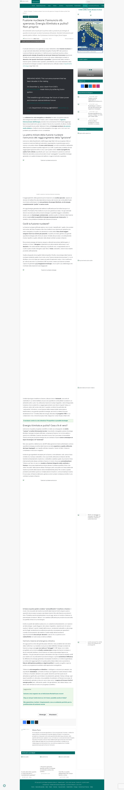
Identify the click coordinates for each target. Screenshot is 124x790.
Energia (85, 5)
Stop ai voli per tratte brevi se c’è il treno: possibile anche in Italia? (45, 698)
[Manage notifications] (4, 785)
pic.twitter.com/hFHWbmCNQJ (38, 103)
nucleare (53, 714)
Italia (49, 5)
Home (33, 5)
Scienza (61, 5)
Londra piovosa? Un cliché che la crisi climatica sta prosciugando (95, 643)
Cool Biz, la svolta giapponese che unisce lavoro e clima (66, 773)
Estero (55, 5)
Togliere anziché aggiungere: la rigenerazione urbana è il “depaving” (95, 100)
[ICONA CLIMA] (24, 1)
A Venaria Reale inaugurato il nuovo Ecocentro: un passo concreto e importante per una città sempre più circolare (95, 122)
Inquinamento (69, 5)
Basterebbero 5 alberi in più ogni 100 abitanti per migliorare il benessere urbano (94, 107)
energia (43, 714)
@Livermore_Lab (33, 89)
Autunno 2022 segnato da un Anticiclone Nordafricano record (43, 693)
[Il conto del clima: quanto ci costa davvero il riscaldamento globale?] (29, 763)
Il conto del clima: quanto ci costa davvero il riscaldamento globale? (28, 773)
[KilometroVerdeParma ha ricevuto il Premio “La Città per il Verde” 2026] (82, 114)
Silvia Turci (36, 38)
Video (103, 5)
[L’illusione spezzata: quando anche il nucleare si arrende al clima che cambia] (48, 760)
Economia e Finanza (94, 5)
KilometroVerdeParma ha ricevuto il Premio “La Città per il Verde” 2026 (95, 115)
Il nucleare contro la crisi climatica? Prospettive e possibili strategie (45, 420)
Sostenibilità (77, 5)
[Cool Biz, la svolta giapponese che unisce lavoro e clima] (67, 763)
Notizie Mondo (33, 16)
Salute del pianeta (40, 5)
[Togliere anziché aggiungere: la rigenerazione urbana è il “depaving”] (82, 99)
